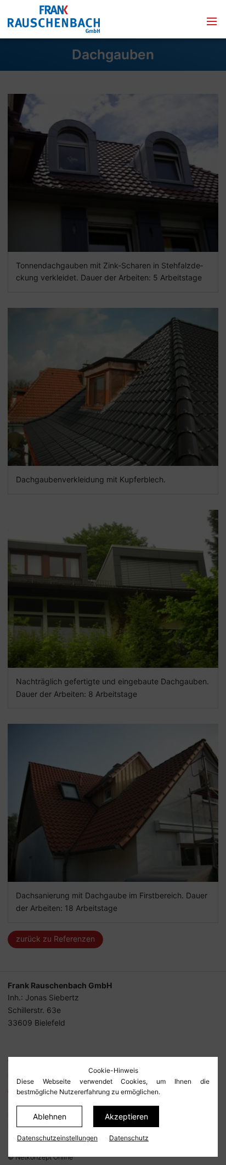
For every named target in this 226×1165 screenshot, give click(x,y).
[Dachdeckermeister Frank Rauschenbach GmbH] (80, 19)
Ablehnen (49, 1116)
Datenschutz (129, 1138)
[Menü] (212, 22)
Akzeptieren (126, 1116)
